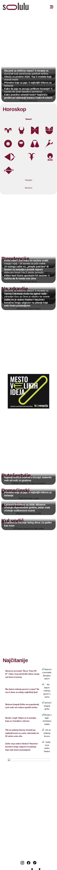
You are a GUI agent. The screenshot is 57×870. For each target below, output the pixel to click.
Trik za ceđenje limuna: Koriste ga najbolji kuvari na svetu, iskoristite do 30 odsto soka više (22, 733)
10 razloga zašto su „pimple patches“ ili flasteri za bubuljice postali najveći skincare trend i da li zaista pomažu (26, 269)
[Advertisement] (28, 44)
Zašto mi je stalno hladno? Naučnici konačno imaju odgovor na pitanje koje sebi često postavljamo (26, 302)
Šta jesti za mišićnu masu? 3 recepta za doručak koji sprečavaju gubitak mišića (26, 72)
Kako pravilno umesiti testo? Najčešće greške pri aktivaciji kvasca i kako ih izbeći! (28, 96)
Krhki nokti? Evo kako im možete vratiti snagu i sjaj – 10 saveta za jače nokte (26, 262)
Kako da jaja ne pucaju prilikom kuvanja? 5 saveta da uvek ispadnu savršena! (28, 90)
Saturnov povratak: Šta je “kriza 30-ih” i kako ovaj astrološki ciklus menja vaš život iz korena (22, 674)
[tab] (28, 119)
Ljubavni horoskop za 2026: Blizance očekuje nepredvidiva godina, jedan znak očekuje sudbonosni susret (27, 507)
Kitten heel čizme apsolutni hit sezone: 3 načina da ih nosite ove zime (27, 277)
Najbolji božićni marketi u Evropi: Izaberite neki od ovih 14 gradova (27, 479)
